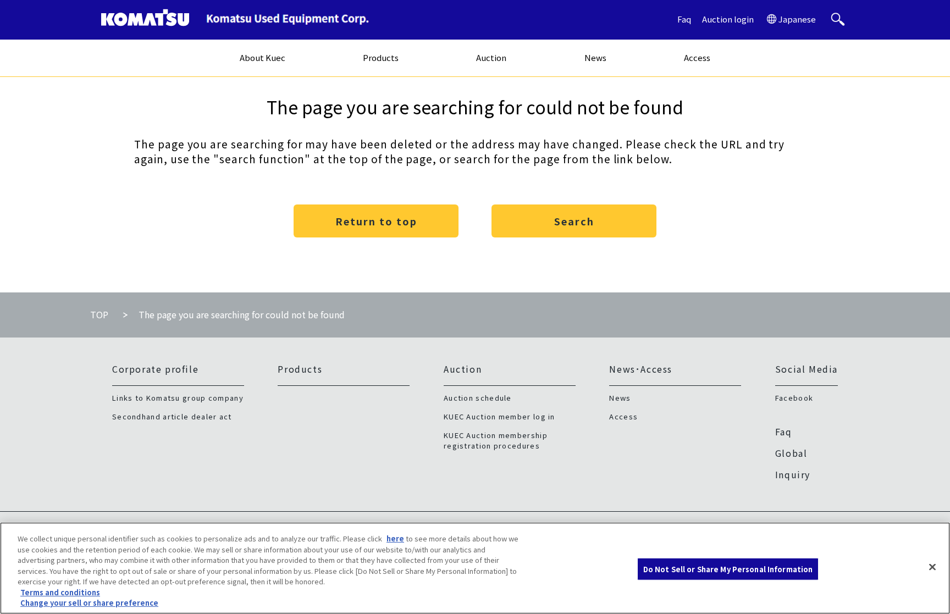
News (595, 57)
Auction (491, 57)
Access (697, 57)
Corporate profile (155, 368)
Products (381, 57)
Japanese (797, 19)
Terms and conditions (60, 592)
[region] (475, 568)
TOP (99, 314)
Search (574, 221)
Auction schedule (478, 397)
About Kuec (262, 57)
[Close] (932, 567)
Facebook (794, 397)
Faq (684, 19)
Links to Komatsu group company (178, 397)
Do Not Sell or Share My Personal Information (728, 568)
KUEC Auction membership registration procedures (496, 440)
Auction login (728, 19)
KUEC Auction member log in (499, 416)
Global (791, 453)
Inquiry (792, 474)
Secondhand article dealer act (172, 416)
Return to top (376, 221)
